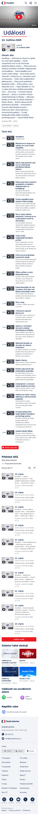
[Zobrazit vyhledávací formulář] (25, 3)
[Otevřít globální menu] (35, 3)
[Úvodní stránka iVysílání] (8, 3)
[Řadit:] (34, 468)
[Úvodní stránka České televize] (10, 721)
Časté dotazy (24, 788)
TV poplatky (6, 766)
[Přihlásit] (30, 3)
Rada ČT (23, 775)
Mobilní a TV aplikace (9, 788)
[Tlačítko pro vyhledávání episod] (29, 468)
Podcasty (5, 775)
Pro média (23, 758)
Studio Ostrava (25, 771)
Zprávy (16, 126)
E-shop (4, 784)
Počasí (4, 779)
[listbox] (19, 751)
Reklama (23, 762)
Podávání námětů (26, 784)
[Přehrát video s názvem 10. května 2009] (19, 17)
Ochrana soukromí (14, 810)
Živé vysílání (6, 762)
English (4, 810)
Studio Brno (24, 766)
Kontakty (23, 792)
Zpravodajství (7, 126)
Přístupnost (26, 810)
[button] (19, 17)
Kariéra (22, 779)
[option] (7, 751)
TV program (6, 758)
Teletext (5, 771)
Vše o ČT (5, 792)
